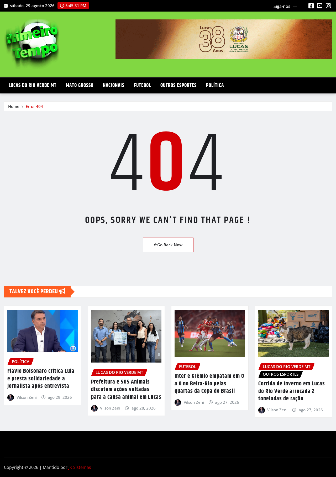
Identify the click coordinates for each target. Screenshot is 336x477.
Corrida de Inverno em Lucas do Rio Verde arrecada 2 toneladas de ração (291, 391)
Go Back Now (169, 244)
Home (13, 106)
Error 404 (34, 106)
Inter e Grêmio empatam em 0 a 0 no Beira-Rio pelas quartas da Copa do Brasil (209, 384)
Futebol (142, 85)
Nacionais (113, 85)
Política (215, 85)
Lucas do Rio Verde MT (32, 85)
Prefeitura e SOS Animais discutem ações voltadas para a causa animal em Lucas (126, 389)
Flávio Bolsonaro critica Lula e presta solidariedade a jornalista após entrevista (41, 379)
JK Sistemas (80, 467)
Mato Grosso (79, 85)
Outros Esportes (178, 85)
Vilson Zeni (27, 397)
